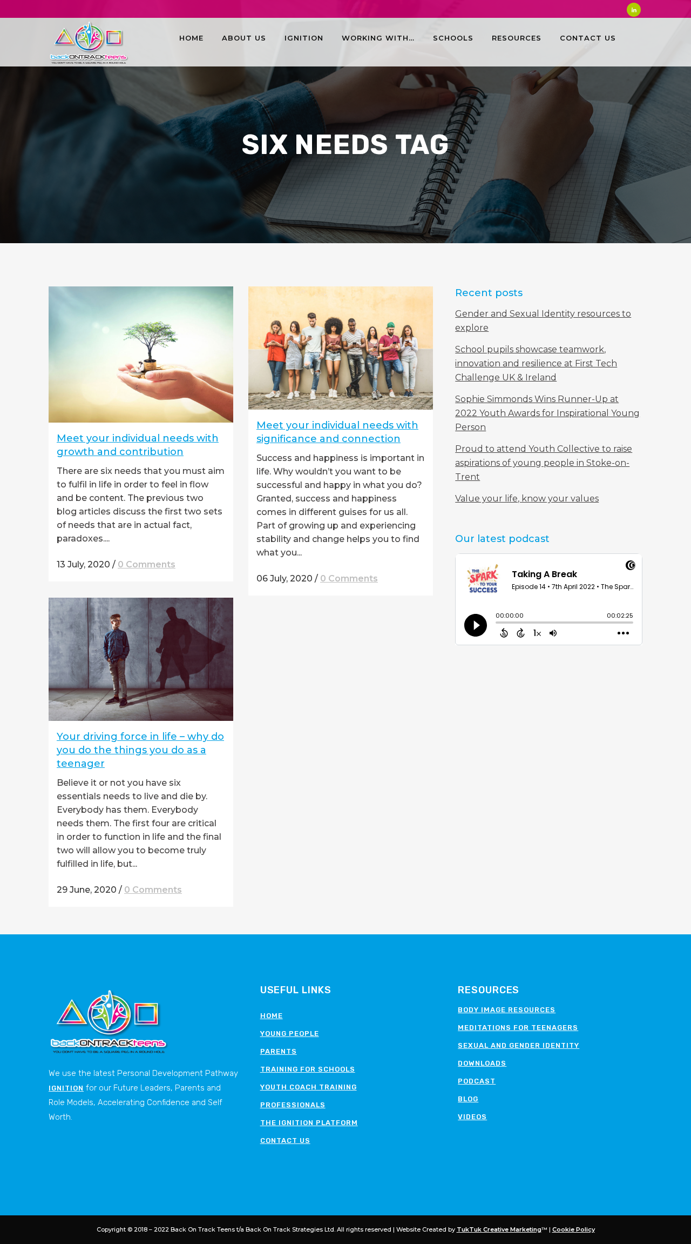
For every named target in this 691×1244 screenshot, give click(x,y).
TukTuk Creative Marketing (499, 1229)
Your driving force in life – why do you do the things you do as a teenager (140, 750)
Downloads (482, 1063)
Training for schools (307, 1069)
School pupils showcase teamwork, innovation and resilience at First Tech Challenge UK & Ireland (536, 363)
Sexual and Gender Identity (518, 1045)
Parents (278, 1051)
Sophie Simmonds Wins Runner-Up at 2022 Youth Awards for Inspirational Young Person (547, 413)
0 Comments (146, 564)
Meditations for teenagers (518, 1028)
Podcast (477, 1081)
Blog (468, 1099)
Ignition (66, 1088)
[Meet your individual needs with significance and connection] (340, 348)
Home (271, 1016)
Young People (289, 1033)
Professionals (293, 1105)
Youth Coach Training (308, 1087)
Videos (472, 1117)
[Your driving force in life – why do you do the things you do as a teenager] (141, 659)
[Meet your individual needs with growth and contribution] (141, 354)
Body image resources (506, 1010)
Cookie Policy (573, 1229)
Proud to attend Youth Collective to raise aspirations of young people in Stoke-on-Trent (543, 463)
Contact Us (285, 1140)
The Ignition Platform (309, 1123)
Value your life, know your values (527, 498)
